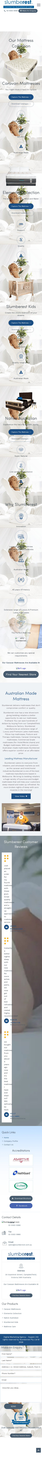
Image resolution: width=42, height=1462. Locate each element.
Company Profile (11, 1141)
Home (6, 1138)
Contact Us (8, 1145)
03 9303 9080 (14, 1225)
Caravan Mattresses (12, 1309)
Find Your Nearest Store (21, 674)
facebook (22, 1206)
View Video (20, 796)
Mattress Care (10, 1326)
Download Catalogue (20, 104)
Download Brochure (22, 1198)
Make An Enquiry (29, 11)
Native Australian (11, 1318)
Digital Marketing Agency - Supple (19, 1337)
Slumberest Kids (11, 1322)
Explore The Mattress (20, 97)
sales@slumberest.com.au (20, 1245)
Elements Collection (12, 1313)
